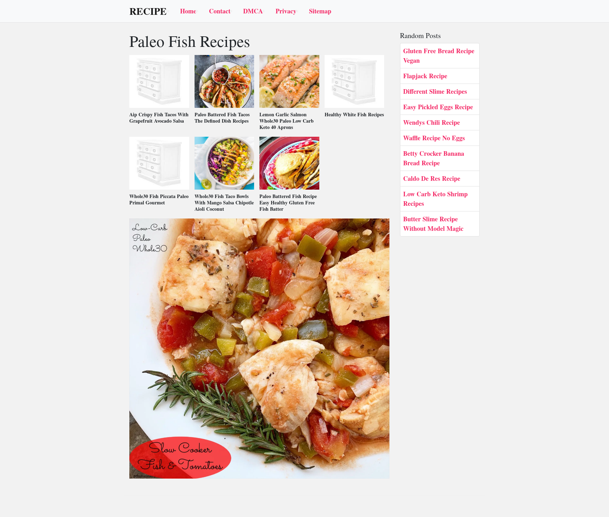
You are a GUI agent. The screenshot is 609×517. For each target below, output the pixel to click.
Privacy (286, 11)
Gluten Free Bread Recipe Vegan (438, 55)
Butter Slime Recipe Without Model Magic (433, 223)
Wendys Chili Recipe (431, 122)
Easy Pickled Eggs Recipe (438, 106)
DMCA (253, 11)
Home (188, 11)
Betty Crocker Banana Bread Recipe (433, 158)
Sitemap (320, 11)
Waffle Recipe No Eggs (434, 137)
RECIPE (148, 11)
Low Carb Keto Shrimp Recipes (435, 198)
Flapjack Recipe (425, 75)
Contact (219, 11)
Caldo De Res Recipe (431, 178)
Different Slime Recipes (435, 91)
